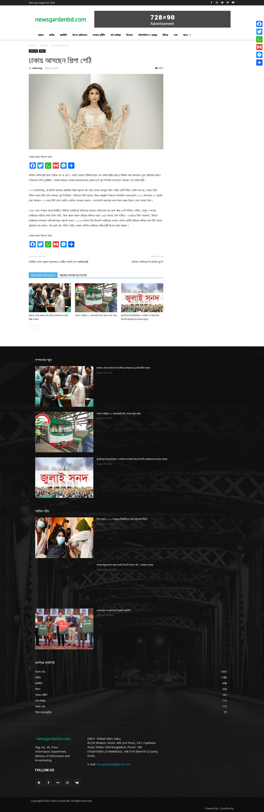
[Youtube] (233, 3)
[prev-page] (31, 327)
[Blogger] (39, 782)
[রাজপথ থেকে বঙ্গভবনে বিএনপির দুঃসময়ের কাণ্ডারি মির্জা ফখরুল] (50, 297)
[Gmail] (259, 47)
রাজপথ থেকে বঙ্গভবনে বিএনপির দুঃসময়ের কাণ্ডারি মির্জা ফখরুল (123, 367)
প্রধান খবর (43, 45)
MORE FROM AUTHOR (73, 275)
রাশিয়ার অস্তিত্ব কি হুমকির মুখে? (147, 262)
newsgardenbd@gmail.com (113, 764)
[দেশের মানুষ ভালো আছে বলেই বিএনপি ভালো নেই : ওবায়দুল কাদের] (64, 583)
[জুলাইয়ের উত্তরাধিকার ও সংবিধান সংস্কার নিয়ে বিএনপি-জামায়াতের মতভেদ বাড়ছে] (142, 297)
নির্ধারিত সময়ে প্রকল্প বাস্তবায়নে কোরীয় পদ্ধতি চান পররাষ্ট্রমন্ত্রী (58, 262)
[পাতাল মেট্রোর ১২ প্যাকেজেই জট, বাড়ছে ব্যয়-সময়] (96, 297)
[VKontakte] (77, 782)
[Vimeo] (227, 3)
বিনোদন (42, 51)
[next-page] (37, 327)
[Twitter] (222, 3)
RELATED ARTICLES (43, 275)
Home (32, 45)
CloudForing (226, 808)
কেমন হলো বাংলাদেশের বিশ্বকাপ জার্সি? (113, 610)
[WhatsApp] (259, 39)
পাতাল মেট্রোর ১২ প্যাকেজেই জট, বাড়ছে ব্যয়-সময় (96, 315)
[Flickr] (58, 782)
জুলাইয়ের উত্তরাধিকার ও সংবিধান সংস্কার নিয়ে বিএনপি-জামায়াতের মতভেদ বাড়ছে (131, 459)
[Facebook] (211, 3)
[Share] (259, 62)
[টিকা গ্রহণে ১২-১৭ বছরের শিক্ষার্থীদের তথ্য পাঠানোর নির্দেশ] (64, 537)
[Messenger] (259, 55)
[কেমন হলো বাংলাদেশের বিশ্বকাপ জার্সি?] (64, 629)
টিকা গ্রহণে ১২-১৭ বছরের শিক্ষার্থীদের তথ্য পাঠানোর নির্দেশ (121, 519)
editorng (37, 68)
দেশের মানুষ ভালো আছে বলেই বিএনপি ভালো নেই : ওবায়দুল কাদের (124, 564)
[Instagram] (217, 3)
